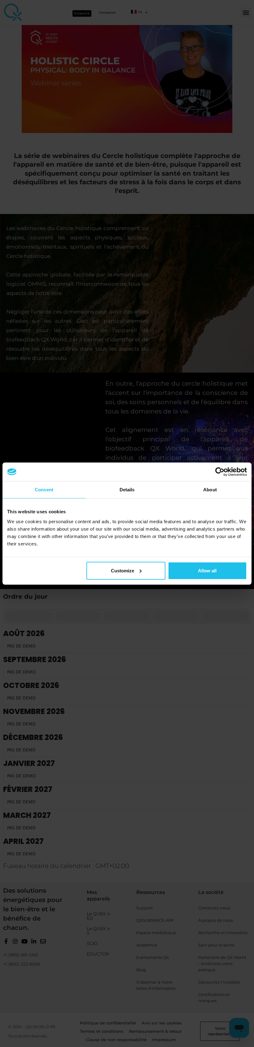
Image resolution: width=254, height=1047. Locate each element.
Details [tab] (127, 489)
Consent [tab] (44, 489)
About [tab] (210, 489)
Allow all (207, 570)
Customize (122, 570)
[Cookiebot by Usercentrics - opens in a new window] (220, 471)
